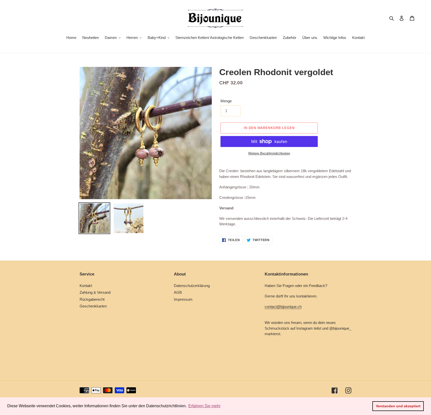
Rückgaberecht (92, 299)
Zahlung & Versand (95, 292)
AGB (178, 292)
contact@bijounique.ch (283, 306)
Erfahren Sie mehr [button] (204, 406)
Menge (226, 101)
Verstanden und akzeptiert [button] (398, 406)
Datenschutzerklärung (192, 285)
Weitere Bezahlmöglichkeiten (269, 153)
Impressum (183, 299)
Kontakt (86, 285)
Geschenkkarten (93, 306)
